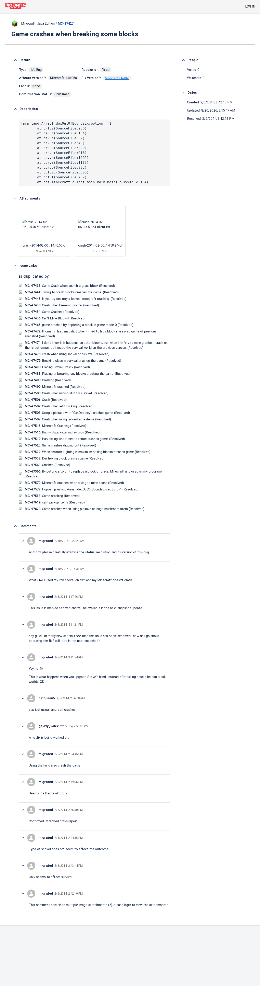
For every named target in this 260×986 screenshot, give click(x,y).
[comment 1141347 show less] (23, 838)
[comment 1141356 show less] (23, 569)
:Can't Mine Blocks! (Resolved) (55, 318)
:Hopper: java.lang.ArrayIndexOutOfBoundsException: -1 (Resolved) (81, 489)
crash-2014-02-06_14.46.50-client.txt (50, 245)
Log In (250, 6)
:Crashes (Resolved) (47, 465)
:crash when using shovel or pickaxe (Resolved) (67, 354)
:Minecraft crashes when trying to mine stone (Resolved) (74, 483)
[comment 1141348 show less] (23, 810)
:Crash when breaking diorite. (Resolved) (62, 305)
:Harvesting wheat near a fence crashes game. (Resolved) (75, 439)
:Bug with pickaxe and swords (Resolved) (63, 432)
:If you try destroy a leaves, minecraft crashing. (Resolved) (75, 299)
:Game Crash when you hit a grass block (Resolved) (70, 286)
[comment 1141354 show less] (23, 625)
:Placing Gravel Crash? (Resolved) (57, 367)
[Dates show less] (183, 93)
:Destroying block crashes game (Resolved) (65, 458)
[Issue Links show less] (15, 266)
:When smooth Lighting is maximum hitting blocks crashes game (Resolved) (88, 452)
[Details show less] (15, 60)
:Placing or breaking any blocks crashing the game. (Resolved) (78, 374)
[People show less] (183, 60)
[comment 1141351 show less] (23, 726)
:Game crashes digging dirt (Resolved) (60, 445)
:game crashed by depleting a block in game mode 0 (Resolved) (79, 325)
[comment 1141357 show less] (23, 541)
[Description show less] (15, 109)
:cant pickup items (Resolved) (55, 502)
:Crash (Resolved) (46, 400)
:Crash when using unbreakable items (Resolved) (68, 419)
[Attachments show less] (15, 198)
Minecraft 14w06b (117, 78)
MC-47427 (66, 23)
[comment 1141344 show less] (23, 893)
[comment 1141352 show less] (23, 698)
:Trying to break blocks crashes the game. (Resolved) (72, 292)
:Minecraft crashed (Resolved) (55, 387)
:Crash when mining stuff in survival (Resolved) (66, 393)
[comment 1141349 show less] (23, 782)
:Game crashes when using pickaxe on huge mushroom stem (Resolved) (84, 509)
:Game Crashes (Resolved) (52, 312)
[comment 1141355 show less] (23, 597)
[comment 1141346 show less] (23, 866)
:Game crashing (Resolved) (52, 496)
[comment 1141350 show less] (23, 754)
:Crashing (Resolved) (48, 380)
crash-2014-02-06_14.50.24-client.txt (105, 245)
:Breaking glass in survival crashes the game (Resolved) (73, 361)
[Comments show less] (15, 526)
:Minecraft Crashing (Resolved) (55, 426)
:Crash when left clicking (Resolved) (59, 406)
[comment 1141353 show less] (23, 657)
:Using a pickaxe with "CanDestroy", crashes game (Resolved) (77, 413)
